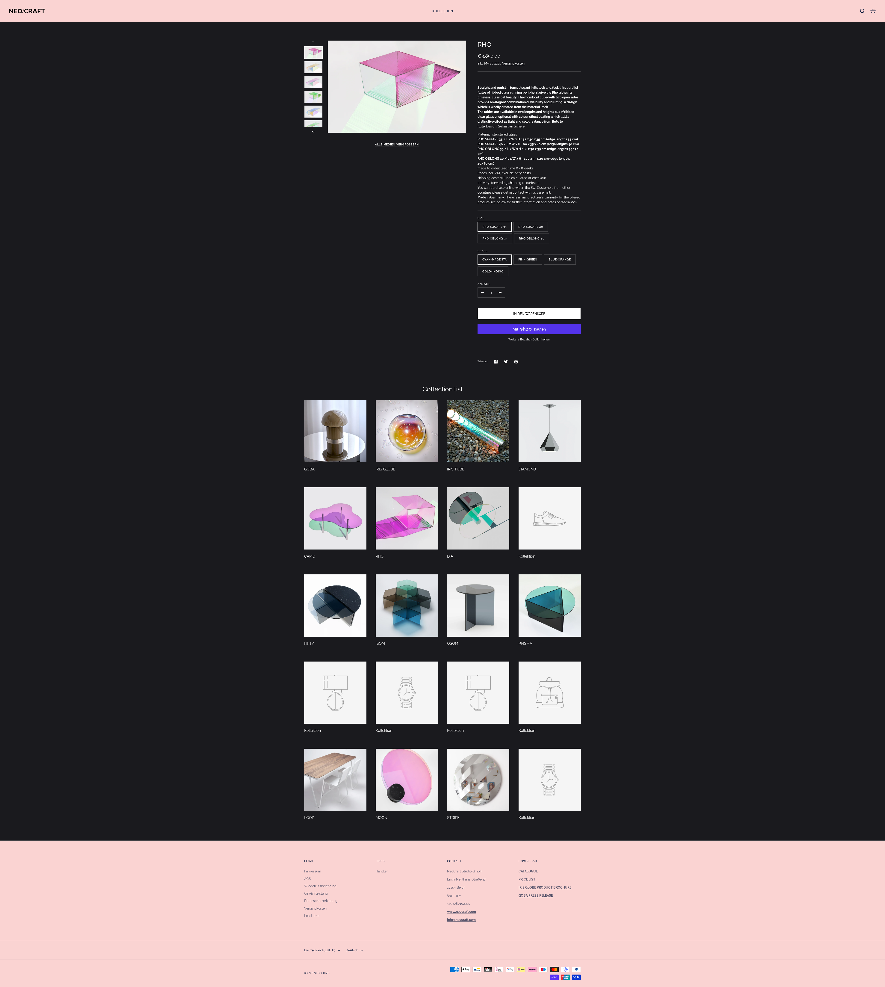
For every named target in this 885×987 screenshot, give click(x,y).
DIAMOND (527, 469)
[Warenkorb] (873, 11)
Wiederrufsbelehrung (320, 886)
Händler (382, 871)
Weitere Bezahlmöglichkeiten (529, 339)
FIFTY (309, 643)
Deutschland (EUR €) (319, 950)
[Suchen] (862, 11)
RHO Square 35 (494, 226)
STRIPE (453, 818)
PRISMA (525, 643)
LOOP (309, 818)
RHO (380, 556)
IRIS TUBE (455, 469)
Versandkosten (513, 63)
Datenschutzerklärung (320, 901)
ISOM (380, 643)
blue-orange (560, 259)
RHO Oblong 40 (531, 238)
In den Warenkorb (529, 314)
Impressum (312, 871)
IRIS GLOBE (385, 469)
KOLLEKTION (442, 11)
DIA (450, 556)
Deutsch (352, 950)
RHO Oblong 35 (494, 238)
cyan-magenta (494, 259)
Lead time (311, 916)
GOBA (309, 469)
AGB (307, 879)
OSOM (452, 643)
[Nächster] (314, 132)
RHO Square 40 (530, 226)
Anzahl (484, 284)
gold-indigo (493, 271)
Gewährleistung (316, 893)
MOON (381, 818)
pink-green (527, 259)
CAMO (309, 556)
